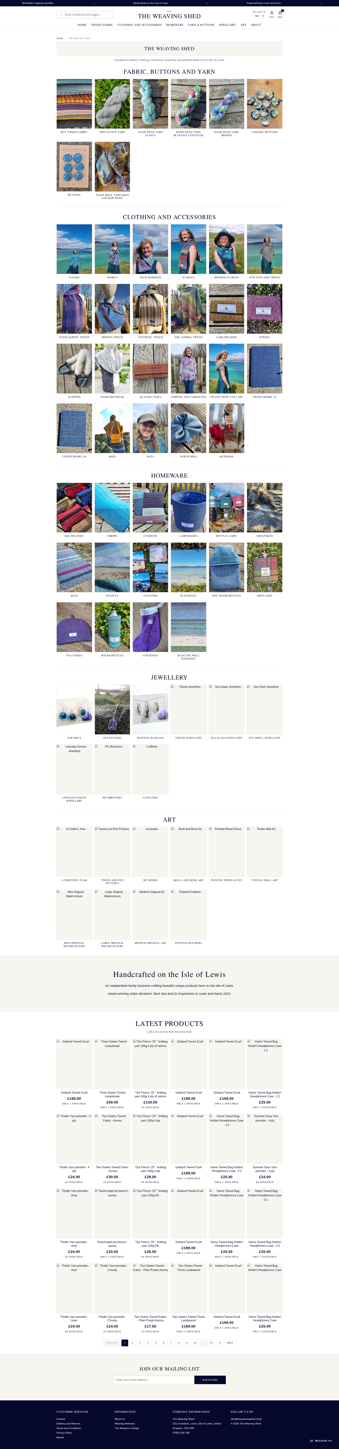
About (256, 25)
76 (211, 1343)
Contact (60, 1419)
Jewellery (227, 25)
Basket (60, 1437)
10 (195, 1343)
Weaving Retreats (125, 1423)
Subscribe (210, 1380)
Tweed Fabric (102, 25)
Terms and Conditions (68, 1428)
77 (219, 1343)
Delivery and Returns (68, 1423)
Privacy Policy (64, 1432)
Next (230, 1343)
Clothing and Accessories (139, 25)
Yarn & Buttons (201, 25)
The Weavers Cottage (127, 1428)
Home (82, 25)
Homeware (175, 25)
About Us (120, 1419)
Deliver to (259, 12)
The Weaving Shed (169, 15)
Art (243, 25)
